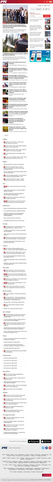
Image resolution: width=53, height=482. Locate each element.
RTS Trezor (20, 466)
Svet (4, 184)
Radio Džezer (37, 469)
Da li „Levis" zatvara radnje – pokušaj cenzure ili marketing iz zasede (14, 378)
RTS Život (38, 465)
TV (3, 465)
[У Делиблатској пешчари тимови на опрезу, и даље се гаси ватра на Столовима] (15, 42)
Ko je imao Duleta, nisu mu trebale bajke (13, 389)
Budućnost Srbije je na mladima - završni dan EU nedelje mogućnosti (14, 422)
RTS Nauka (25, 465)
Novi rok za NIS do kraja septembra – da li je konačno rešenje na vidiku (15, 283)
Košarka (13, 458)
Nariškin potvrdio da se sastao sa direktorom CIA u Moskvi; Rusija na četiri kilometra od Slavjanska (14, 328)
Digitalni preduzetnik (22, 462)
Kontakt (15, 471)
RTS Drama (32, 465)
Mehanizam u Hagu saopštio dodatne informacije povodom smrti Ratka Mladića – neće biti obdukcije (15, 238)
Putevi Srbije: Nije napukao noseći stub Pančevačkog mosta (15, 260)
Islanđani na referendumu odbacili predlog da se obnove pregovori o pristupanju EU (14, 194)
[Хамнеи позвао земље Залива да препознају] (5, 120)
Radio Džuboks (21, 469)
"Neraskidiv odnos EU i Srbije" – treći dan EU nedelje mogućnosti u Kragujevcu (14, 425)
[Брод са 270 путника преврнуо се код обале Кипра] (5, 64)
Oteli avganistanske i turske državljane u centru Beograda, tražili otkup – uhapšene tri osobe (18, 70)
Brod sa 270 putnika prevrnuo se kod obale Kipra (15, 187)
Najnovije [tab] (32, 12)
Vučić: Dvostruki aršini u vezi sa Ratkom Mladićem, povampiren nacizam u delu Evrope (17, 84)
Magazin (5, 461)
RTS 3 (14, 465)
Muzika (20, 461)
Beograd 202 (38, 468)
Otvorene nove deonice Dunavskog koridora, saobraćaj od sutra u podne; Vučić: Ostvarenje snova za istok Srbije (14, 26)
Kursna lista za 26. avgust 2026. (10, 363)
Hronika (5, 224)
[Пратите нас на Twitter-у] (43, 448)
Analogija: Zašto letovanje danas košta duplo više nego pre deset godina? (15, 399)
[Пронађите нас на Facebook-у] (46, 448)
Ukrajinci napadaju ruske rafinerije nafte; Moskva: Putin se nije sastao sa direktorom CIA (15, 332)
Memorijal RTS (29, 459)
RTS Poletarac (34, 466)
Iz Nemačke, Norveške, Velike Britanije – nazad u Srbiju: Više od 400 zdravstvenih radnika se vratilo (15, 253)
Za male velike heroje (33, 462)
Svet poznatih (39, 461)
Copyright (9, 480)
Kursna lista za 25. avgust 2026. (10, 365)
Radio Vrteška (30, 469)
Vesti (3, 454)
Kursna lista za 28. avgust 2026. (10, 358)
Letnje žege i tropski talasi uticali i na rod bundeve (14, 220)
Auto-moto (44, 458)
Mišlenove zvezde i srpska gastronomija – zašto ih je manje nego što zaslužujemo (14, 382)
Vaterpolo (33, 458)
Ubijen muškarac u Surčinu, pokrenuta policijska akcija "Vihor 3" (15, 234)
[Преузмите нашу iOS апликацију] (46, 441)
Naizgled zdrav (43, 462)
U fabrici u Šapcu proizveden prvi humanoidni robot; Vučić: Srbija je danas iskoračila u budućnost (14, 287)
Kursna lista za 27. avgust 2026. (10, 360)
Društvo (5, 246)
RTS (11, 471)
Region (5, 162)
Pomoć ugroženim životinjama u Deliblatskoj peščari (14, 210)
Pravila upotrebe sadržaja (18, 480)
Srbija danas (6, 205)
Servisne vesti (7, 355)
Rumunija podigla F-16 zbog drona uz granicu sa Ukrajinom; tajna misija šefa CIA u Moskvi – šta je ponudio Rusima (18, 77)
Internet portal (40, 471)
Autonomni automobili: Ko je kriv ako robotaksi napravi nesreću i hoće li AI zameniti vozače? (14, 396)
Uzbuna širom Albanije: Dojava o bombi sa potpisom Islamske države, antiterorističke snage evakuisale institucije (14, 168)
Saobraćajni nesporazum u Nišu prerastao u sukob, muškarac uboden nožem (14, 242)
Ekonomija (6, 267)
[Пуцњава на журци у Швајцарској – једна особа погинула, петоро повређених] (5, 100)
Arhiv (43, 469)
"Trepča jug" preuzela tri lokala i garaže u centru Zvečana (14, 154)
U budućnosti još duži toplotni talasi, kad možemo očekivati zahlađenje (15, 351)
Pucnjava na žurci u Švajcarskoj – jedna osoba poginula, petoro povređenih (14, 198)
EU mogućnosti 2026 (9, 415)
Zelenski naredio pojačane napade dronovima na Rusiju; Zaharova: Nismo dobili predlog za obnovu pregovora (15, 324)
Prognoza (33, 9)
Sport (4, 458)
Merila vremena (7, 291)
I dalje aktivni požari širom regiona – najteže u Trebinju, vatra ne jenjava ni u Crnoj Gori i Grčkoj (14, 179)
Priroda (15, 462)
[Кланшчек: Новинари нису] (5, 92)
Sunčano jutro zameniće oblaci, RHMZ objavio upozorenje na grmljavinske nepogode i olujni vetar (14, 345)
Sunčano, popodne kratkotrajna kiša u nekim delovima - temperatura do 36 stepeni (15, 339)
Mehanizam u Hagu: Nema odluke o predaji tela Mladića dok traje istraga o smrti (15, 264)
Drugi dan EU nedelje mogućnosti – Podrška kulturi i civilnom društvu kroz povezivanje (14, 433)
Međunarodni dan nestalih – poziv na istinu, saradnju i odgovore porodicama (14, 142)
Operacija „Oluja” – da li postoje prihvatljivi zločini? (14, 302)
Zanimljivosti (15, 461)
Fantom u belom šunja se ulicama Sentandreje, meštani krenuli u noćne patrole (15, 172)
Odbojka (22, 458)
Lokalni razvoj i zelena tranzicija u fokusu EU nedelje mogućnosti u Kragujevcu (14, 429)
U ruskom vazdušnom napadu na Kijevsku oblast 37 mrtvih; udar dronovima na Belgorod (14, 320)
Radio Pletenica (45, 468)
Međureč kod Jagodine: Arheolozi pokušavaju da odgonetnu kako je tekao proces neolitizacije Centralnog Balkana (14, 214)
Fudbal (8, 458)
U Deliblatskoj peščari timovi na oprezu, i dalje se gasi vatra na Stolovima (15, 54)
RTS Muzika (27, 466)
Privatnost (4, 480)
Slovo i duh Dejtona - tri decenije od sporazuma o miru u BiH (15, 294)
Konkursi (33, 471)
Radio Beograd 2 (20, 468)
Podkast (5, 392)
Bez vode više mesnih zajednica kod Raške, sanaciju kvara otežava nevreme (14, 256)
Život (9, 461)
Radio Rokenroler (13, 469)
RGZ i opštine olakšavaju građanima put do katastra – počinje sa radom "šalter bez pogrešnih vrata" (15, 249)
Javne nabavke (26, 471)
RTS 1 (6, 465)
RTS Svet (19, 465)
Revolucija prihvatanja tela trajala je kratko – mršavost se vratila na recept (14, 375)
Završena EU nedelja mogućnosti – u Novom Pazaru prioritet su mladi (14, 418)
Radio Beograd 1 (11, 468)
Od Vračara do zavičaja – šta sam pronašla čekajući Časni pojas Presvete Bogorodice (15, 386)
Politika (5, 139)
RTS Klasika (44, 465)
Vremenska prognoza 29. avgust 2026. (12, 348)
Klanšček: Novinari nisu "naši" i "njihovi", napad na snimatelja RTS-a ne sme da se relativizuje (18, 91)
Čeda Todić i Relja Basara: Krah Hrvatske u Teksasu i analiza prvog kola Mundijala (13, 411)
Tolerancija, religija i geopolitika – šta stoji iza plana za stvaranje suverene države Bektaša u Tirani (15, 176)
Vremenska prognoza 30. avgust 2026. (12, 342)
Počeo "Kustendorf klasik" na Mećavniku (12, 218)
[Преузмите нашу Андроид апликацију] (33, 441)
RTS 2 (10, 465)
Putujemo (32, 461)
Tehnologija (26, 461)
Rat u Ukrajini (6, 312)
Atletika (38, 458)
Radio (5, 468)
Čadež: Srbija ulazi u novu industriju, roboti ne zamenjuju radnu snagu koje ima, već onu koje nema (14, 271)
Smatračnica (6, 371)
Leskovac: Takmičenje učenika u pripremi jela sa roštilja (15, 208)
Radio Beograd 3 (29, 468)
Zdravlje (45, 461)
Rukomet (28, 458)
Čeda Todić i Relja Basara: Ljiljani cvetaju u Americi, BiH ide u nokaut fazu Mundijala (15, 403)
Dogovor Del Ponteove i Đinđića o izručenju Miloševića (14, 305)
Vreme (4, 336)
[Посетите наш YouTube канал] (50, 448)
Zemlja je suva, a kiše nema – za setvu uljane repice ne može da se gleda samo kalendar (18, 128)
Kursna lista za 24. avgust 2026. (10, 368)
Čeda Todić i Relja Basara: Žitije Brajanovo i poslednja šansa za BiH (14, 407)
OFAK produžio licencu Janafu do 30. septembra (14, 164)
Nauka (10, 462)
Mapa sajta (47, 475)
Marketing (20, 471)
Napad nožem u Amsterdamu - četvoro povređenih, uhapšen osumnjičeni (14, 191)
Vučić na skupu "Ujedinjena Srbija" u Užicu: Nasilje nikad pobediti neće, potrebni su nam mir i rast (15, 157)
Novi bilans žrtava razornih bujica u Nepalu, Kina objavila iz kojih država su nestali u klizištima (18, 106)
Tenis (18, 458)
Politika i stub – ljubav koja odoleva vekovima (13, 308)
